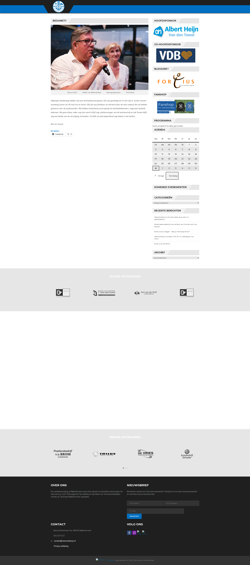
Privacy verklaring (61, 546)
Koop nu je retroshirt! (162, 244)
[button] (123, 468)
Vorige (161, 176)
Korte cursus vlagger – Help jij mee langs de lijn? (172, 232)
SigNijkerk (111, 560)
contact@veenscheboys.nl (65, 541)
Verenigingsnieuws (113, 92)
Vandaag (173, 176)
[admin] (183, 2)
